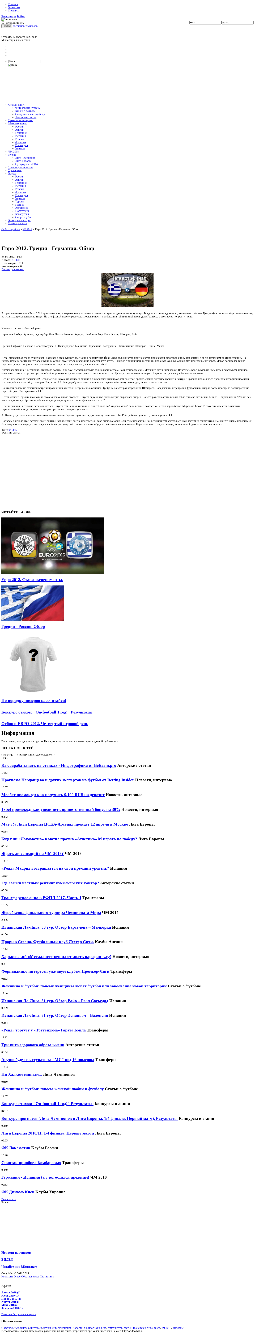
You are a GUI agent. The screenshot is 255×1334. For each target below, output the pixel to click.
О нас (17, 1276)
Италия (19, 139)
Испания (20, 135)
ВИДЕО (7, 1259)
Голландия (21, 145)
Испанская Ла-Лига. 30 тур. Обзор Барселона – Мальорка (56, 927)
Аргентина (21, 207)
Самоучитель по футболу (30, 114)
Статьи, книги (16, 104)
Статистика (47, 1276)
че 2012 (12, 429)
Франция (20, 142)
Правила (13, 10)
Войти (21, 16)
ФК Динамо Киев (17, 1192)
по (85, 1327)
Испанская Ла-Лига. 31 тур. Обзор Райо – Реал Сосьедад (54, 1001)
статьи (127, 1327)
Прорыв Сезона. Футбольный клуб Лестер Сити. (47, 942)
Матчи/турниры (17, 123)
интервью (36, 1327)
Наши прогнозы (17, 223)
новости (78, 1327)
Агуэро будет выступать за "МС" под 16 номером (47, 1059)
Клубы (12, 173)
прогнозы (94, 1327)
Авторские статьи (25, 117)
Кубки (12, 154)
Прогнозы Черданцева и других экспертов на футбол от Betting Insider (67, 780)
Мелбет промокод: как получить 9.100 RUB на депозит (53, 794)
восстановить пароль (25, 25)
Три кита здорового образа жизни (32, 1045)
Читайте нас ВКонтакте (19, 1266)
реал (103, 1327)
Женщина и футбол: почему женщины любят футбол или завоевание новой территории (84, 986)
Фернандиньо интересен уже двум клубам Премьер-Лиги (55, 971)
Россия (19, 126)
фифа (157, 1327)
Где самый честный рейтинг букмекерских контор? (50, 883)
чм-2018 (166, 1327)
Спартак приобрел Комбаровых (31, 1162)
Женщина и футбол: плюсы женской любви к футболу (52, 1089)
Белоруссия (22, 214)
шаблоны (178, 1327)
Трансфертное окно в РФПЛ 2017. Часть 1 (41, 897)
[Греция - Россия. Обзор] (32, 619)
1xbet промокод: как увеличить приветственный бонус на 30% (60, 809)
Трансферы (15, 170)
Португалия (22, 210)
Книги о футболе (25, 110)
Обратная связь (30, 1276)
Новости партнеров (16, 1252)
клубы (47, 1327)
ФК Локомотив (15, 1148)
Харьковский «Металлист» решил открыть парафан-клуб (56, 956)
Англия (19, 129)
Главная (13, 4)
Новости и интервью (20, 120)
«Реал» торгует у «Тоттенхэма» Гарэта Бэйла (43, 1030)
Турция (19, 201)
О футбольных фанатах (15, 1327)
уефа (150, 1327)
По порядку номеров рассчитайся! (33, 700)
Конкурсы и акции (19, 220)
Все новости (8, 1199)
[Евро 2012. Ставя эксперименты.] (52, 572)
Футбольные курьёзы (27, 107)
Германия (21, 132)
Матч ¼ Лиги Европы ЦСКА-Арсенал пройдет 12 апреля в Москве (64, 824)
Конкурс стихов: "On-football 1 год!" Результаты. (47, 712)
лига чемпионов (61, 1327)
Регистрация (8, 16)
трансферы (139, 1327)
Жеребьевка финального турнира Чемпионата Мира (51, 912)
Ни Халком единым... (21, 1074)
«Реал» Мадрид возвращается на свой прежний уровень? (55, 868)
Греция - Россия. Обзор (23, 626)
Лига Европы (23, 160)
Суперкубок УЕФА (26, 164)
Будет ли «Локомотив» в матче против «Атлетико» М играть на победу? (69, 839)
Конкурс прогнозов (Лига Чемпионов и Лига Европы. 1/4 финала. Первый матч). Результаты (89, 1118)
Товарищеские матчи (20, 167)
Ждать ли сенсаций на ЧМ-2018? (32, 853)
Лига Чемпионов (25, 157)
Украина (20, 148)
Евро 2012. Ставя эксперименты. (32, 579)
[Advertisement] (127, 84)
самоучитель (115, 1327)
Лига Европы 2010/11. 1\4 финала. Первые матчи (47, 1133)
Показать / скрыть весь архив (18, 1314)
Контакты (14, 7)
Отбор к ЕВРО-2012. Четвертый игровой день (44, 723)
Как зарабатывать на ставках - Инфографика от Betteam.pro (58, 765)
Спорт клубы (23, 217)
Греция (19, 204)
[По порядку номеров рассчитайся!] (32, 693)
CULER (15, 259)
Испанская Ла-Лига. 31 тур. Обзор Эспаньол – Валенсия (54, 1015)
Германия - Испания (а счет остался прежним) (45, 1177)
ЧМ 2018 (13, 151)
